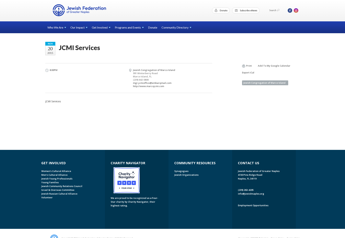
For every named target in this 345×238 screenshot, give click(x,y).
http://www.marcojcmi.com (148, 86)
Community (175, 27)
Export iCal (248, 72)
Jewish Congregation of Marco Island (264, 82)
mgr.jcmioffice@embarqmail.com (152, 83)
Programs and (128, 27)
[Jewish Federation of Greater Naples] (79, 10)
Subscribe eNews (248, 10)
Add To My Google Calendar (274, 65)
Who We (55, 27)
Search (272, 10)
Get (100, 27)
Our (77, 27)
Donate (223, 10)
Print (249, 65)
